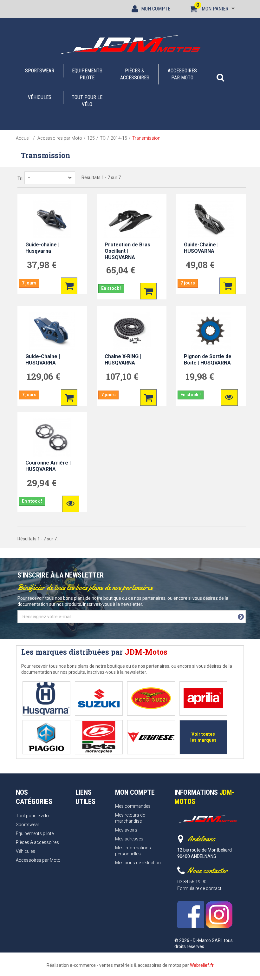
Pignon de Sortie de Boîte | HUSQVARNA (207, 359)
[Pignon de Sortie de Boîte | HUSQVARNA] (210, 331)
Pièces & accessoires (134, 74)
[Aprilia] (203, 698)
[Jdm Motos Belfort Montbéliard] (130, 44)
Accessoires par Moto (182, 74)
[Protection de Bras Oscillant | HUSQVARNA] (131, 219)
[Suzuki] (98, 698)
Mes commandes (133, 806)
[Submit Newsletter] (241, 617)
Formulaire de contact (199, 888)
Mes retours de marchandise (130, 818)
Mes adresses (129, 838)
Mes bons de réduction (138, 862)
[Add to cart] (69, 285)
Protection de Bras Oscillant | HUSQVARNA (127, 251)
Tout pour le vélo (87, 100)
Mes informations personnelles (133, 850)
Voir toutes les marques (203, 737)
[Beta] (98, 737)
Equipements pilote (87, 74)
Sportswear (39, 71)
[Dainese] (151, 737)
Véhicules (39, 97)
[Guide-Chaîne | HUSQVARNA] (210, 219)
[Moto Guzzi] (151, 698)
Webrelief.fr (202, 965)
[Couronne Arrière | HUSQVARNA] (52, 437)
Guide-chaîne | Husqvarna (42, 248)
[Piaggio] (46, 737)
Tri (20, 178)
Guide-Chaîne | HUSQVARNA (201, 248)
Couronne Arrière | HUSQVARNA (48, 466)
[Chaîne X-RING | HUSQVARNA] (131, 331)
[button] (220, 74)
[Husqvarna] (46, 698)
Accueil (23, 138)
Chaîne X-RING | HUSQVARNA (123, 359)
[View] (229, 397)
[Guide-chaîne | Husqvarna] (52, 219)
